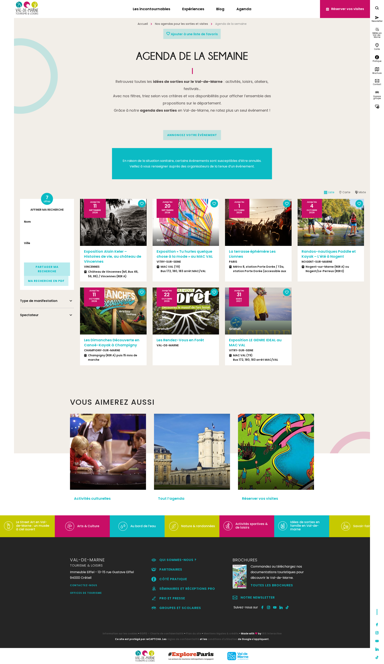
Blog (220, 8)
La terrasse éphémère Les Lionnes (252, 254)
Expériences (193, 8)
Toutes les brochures (272, 585)
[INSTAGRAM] (268, 607)
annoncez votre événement (192, 135)
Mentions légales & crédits (221, 633)
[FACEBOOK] (262, 607)
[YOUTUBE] (275, 607)
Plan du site (193, 633)
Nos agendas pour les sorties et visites (181, 24)
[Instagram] (377, 632)
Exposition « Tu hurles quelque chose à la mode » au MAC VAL (185, 254)
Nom (27, 222)
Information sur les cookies (120, 633)
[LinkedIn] (377, 649)
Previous (303, 222)
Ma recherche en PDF (46, 281)
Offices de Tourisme (86, 593)
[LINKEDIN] (281, 607)
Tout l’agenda (171, 498)
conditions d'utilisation (222, 639)
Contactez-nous (83, 585)
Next (359, 222)
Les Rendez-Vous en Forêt (180, 340)
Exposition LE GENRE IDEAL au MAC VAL (255, 343)
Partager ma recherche (47, 269)
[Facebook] (377, 624)
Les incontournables (151, 8)
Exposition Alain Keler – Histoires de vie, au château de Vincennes (112, 256)
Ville (27, 243)
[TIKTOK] (287, 607)
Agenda (243, 8)
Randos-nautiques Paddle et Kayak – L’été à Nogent (329, 254)
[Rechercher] (377, 8)
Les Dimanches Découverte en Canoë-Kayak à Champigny (111, 343)
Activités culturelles (92, 498)
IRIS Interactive (272, 633)
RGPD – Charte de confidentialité (161, 633)
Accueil (143, 24)
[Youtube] (377, 641)
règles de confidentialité (183, 639)
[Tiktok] (377, 657)
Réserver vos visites (260, 498)
